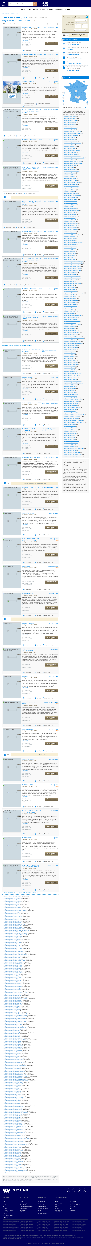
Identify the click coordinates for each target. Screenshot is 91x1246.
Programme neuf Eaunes (69, 212)
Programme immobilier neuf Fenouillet (12, 980)
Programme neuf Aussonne (70, 128)
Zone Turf (72, 1203)
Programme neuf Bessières (70, 146)
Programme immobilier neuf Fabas (11, 979)
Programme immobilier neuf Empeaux (12, 975)
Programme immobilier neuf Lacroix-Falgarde (14, 1026)
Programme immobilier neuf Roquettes (12, 1123)
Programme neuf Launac (69, 289)
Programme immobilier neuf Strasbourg (61, 1224)
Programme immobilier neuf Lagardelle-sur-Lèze (14, 1027)
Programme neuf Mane (69, 313)
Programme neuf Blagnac (70, 148)
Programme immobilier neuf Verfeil (11, 1156)
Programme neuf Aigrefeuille (70, 118)
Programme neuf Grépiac (70, 255)
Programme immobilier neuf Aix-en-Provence (11, 1221)
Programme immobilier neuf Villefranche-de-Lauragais (16, 1165)
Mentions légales (42, 1206)
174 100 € (29, 839)
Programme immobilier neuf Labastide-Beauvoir (14, 1018)
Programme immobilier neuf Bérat (11, 919)
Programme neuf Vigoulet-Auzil (71, 443)
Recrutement (41, 1204)
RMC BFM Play (58, 1210)
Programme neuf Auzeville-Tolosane (72, 131)
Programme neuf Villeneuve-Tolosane (72, 456)
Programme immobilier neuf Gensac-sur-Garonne (15, 998)
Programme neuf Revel (69, 386)
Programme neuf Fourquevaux (71, 229)
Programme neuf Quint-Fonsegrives (72, 381)
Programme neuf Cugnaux (70, 204)
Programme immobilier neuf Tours (60, 1228)
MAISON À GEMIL (27, 377)
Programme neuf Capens (70, 176)
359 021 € (29, 786)
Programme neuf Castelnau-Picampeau (73, 188)
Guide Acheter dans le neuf (26, 1206)
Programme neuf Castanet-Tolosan (72, 182)
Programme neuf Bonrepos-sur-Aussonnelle (74, 158)
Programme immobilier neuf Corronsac (12, 965)
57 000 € (29, 652)
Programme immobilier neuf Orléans (43, 1225)
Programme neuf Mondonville (71, 334)
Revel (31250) (54, 838)
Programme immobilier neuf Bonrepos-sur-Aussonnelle (16, 930)
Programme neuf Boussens (70, 165)
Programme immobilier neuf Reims (43, 1230)
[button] (35, 4)
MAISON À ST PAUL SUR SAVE (31, 457)
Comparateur (23, 1210)
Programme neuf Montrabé (70, 353)
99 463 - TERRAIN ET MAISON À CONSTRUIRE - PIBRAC (31, 539)
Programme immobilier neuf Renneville (12, 1114)
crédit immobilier (83, 490)
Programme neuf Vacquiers (70, 433)
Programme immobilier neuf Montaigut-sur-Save (14, 1074)
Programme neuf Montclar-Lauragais (72, 341)
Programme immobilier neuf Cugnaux (12, 968)
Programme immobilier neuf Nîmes (43, 1224)
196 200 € (29, 353)
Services (22, 1201)
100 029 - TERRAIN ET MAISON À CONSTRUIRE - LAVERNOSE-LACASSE (31, 203)
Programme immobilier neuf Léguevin (12, 1048)
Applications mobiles (8, 1215)
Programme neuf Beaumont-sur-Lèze (72, 143)
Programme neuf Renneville (70, 384)
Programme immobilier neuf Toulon (60, 1225)
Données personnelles (43, 1208)
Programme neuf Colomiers (70, 197)
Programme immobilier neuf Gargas (11, 994)
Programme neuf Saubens (70, 424)
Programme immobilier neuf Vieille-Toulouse (13, 1159)
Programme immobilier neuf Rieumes (12, 1117)
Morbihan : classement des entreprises (12, 1238)
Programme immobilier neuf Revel (11, 1115)
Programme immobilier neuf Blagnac (12, 922)
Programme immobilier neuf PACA (78, 1227)
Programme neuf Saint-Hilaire (71, 403)
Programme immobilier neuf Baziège (12, 915)
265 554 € (29, 459)
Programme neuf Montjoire (70, 349)
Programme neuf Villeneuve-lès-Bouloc (73, 454)
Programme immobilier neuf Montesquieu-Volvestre (15, 1080)
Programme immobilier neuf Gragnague (12, 1001)
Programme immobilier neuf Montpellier (27, 1230)
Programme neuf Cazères (70, 189)
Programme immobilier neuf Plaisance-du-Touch (14, 1105)
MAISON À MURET (27, 785)
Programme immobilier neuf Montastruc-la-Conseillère (16, 1076)
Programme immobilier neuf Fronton (12, 989)
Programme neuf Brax (69, 167)
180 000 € (29, 290)
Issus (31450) (54, 810)
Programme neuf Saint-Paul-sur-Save (72, 416)
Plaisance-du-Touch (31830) (50, 702)
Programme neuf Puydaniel (70, 379)
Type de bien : (71, 22)
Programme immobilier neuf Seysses (12, 1147)
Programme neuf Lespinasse (70, 306)
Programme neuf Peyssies (70, 366)
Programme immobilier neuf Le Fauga (12, 1044)
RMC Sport (57, 1204)
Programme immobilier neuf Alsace (60, 1230)
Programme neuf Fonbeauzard (71, 223)
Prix (51, 24)
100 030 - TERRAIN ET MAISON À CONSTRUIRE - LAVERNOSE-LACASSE (31, 111)
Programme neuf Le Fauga (70, 298)
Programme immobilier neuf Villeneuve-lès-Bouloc (15, 1170)
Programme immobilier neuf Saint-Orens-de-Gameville (16, 1138)
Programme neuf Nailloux (70, 356)
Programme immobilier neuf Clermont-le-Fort (14, 960)
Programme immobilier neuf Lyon (26, 1225)
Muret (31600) (54, 785)
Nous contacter (41, 1201)
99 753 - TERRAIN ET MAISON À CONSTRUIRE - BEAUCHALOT (31, 865)
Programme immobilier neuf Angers (9, 1222)
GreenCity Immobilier (27, 584)
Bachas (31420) (54, 649)
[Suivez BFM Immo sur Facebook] (74, 1190)
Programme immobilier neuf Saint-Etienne (61, 1222)
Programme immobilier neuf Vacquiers (12, 1153)
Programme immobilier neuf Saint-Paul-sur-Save (14, 1140)
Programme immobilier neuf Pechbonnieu (13, 1096)
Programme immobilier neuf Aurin (11, 904)
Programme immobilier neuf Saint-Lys (12, 1135)
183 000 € (29, 515)
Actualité (67, 9)
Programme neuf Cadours (70, 173)
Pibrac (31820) (54, 539)
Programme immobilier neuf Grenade (12, 1007)
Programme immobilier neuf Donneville (12, 971)
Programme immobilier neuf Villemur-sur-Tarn (14, 1169)
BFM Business (58, 1203)
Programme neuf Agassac (70, 116)
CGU (39, 1212)
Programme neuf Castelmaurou (71, 186)
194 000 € (29, 542)
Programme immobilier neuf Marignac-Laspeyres (14, 1058)
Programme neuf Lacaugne (70, 274)
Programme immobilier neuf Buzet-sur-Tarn (13, 940)
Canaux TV (5, 1212)
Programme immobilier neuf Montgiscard (13, 1083)
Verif (71, 1208)
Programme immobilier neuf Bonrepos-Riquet (14, 928)
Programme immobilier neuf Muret (11, 1089)
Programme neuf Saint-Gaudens (71, 401)
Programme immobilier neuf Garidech (12, 995)
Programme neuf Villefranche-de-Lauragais (74, 448)
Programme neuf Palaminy (70, 360)
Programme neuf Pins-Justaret (71, 369)
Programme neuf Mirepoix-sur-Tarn (72, 332)
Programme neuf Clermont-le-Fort (72, 195)
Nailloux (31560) (53, 593)
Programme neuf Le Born (70, 294)
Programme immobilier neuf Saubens (12, 1146)
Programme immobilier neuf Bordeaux (9, 1224)
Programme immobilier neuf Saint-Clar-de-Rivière (15, 1126)
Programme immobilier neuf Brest (9, 1225)
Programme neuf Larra (69, 285)
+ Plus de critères (66, 29)
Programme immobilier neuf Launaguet (12, 1038)
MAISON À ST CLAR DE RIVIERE (31, 403)
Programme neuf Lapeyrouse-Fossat (72, 283)
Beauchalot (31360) (53, 865)
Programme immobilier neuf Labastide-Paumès (14, 1021)
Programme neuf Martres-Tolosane (72, 321)
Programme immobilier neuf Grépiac (12, 1009)
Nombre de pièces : (70, 24)
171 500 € (29, 404)
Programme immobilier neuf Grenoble (9, 1230)
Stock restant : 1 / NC (27, 44)
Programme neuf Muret (69, 354)
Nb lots (37, 24)
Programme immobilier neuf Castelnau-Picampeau (15, 954)
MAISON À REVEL (27, 838)
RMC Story (73, 1206)
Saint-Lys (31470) (53, 676)
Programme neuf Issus (69, 257)
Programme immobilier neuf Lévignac (12, 1051)
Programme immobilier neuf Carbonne (12, 948)
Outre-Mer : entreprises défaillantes (67, 1235)
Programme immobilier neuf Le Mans (26, 1221)
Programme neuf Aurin (69, 126)
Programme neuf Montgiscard (71, 347)
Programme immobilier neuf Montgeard (12, 1082)
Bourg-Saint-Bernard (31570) (50, 487)
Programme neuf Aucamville (70, 120)
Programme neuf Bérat (69, 144)
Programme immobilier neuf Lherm (11, 1053)
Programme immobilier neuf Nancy (26, 1231)
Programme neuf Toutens (70, 431)
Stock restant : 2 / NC (27, 129)
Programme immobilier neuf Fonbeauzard (13, 983)
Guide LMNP (23, 1204)
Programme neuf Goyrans (70, 244)
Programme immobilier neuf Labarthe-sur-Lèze (14, 1016)
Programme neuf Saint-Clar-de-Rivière (73, 399)
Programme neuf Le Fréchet (70, 302)
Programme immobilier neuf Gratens (12, 1003)
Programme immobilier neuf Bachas (11, 913)
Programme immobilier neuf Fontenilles (12, 986)
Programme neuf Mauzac (70, 323)
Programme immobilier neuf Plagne (11, 1103)
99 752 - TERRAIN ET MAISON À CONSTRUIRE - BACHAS (31, 649)
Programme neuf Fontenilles (70, 227)
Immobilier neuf (23, 1208)
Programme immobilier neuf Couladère (12, 966)
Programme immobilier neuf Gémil (11, 997)
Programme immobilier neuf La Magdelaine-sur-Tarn (15, 1013)
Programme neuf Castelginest (71, 184)
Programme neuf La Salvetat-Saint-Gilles (73, 263)
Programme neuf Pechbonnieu (71, 362)
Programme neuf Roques (70, 392)
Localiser (39, 50)
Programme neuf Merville (70, 328)
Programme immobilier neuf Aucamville (12, 899)
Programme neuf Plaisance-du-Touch (72, 373)
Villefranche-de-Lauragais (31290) (49, 350)
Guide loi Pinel (23, 1203)
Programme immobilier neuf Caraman (12, 947)
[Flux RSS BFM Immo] (69, 1190)
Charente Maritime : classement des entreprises (14, 1237)
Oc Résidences (25, 474)
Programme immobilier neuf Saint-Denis (61, 1221)
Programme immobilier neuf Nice (43, 1222)
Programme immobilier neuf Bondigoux (12, 927)
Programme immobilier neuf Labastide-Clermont (14, 1020)
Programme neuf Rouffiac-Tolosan (72, 398)
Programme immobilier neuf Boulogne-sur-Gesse (15, 933)
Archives (5, 1213)
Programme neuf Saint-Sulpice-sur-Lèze (73, 420)
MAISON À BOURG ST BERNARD (31, 487)
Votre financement (49, 50)
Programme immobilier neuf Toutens (12, 1152)
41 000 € (29, 868)
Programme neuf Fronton (70, 231)
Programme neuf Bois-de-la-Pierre (72, 150)
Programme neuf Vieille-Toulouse (71, 441)
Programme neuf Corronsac (70, 201)
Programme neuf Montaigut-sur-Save (72, 336)
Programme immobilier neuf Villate (11, 1162)
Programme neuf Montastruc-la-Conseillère (74, 338)
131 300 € (29, 489)
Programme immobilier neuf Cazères (12, 956)
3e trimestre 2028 (28, 581)
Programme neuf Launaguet (70, 291)
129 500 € (29, 114)
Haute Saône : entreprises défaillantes (49, 1235)
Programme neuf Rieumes (70, 388)
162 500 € (29, 625)
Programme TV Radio (8, 1210)
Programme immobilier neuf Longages (12, 1055)
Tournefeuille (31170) (53, 566)
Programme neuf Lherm (69, 309)
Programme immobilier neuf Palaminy (12, 1094)
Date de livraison (14, 24)
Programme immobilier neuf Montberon (12, 1077)
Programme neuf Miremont (70, 330)
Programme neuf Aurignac (70, 124)
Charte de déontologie (43, 1213)
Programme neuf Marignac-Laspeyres (72, 315)
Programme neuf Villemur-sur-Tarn (72, 452)
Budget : (73, 26)
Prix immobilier (59, 9)
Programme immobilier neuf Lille (26, 1222)
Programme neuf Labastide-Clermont (72, 268)
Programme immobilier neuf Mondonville (13, 1073)
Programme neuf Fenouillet (70, 219)
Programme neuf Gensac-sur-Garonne (73, 242)
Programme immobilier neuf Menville (12, 1067)
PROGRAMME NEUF (28, 81)
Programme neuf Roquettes (70, 396)
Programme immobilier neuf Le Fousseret (13, 1045)
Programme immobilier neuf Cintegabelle (13, 959)
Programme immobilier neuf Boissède (12, 925)
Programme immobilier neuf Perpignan (44, 1228)
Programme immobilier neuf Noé (11, 1093)
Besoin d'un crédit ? (29, 105)
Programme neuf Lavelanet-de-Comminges (74, 293)
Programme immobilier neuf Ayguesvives (13, 912)
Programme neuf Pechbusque (71, 364)
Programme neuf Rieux (69, 390)
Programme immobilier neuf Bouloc (11, 931)
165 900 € (29, 233)
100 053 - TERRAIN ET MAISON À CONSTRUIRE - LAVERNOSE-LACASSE (31, 260)
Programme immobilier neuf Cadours (12, 942)
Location (5, 1204)
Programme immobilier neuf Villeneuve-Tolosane (14, 1172)
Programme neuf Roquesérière (71, 394)
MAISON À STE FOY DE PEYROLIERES (28, 429)
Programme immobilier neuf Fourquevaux (13, 988)
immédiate (26, 42)
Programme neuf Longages (70, 311)
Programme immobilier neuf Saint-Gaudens (13, 1127)
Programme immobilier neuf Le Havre (9, 1231)
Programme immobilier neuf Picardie (78, 1230)
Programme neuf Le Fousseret (71, 300)
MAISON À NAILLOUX (28, 593)
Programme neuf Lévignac (70, 308)
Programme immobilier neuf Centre (78, 1222)
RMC (56, 1206)
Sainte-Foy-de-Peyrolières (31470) (49, 429)
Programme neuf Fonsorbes (70, 225)
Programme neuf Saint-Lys (70, 411)
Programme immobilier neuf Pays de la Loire (79, 1228)
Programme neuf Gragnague (70, 246)
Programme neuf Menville (70, 326)
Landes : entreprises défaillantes (34, 1237)
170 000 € (29, 814)
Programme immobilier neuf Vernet (11, 1158)
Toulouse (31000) (53, 729)
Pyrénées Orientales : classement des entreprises (55, 1237)
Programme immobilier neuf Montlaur (12, 1086)
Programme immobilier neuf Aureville (12, 901)
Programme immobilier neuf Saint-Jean (12, 1131)
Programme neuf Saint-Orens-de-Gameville (74, 414)
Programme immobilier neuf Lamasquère (13, 1029)
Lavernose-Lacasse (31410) (50, 27)
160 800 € (29, 432)
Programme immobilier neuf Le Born (12, 1041)
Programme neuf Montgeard (70, 345)
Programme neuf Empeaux (70, 214)
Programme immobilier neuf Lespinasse (12, 1050)
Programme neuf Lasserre (70, 287)
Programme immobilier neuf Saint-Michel (13, 1137)
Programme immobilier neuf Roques (12, 1120)
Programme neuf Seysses (70, 426)
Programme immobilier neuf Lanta (11, 1030)
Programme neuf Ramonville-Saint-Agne (73, 383)
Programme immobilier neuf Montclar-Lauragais (14, 1079)
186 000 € (29, 761)
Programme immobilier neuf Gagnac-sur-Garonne (15, 992)
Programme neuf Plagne (69, 371)
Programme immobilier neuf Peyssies (12, 1099)
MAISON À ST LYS (27, 676)
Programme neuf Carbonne (70, 180)
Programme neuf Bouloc (69, 159)
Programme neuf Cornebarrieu (71, 199)
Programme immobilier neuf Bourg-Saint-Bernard (15, 934)
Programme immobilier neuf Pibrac (11, 1100)
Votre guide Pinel (29, 103)
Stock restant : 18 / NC (27, 744)
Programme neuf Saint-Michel (71, 413)
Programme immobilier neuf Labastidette (13, 1023)
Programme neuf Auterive (70, 129)
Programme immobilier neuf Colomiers (12, 962)
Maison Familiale (26, 368)
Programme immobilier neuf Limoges (26, 1224)
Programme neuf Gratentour (70, 249)
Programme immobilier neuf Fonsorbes (12, 985)
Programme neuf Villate (69, 444)
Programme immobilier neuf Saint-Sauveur (13, 1141)
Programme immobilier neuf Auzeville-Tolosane (14, 909)
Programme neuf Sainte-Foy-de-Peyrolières (74, 422)
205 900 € (29, 568)
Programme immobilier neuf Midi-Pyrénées (79, 1225)
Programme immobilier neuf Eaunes (11, 974)
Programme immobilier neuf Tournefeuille (13, 1150)
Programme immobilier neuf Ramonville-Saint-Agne (15, 1112)
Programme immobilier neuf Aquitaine (61, 1231)
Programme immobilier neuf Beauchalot (12, 916)
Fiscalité (5, 1208)
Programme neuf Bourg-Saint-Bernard (73, 163)
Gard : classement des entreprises (30, 1235)
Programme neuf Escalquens (70, 216)
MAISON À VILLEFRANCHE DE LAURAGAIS (31, 350)
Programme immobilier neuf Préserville (12, 1108)
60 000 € (29, 83)
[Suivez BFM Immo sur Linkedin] (85, 1190)
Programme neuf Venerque (70, 435)
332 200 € (29, 705)
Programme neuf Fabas (69, 218)
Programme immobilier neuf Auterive (12, 907)
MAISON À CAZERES (28, 513)
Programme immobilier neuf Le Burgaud (12, 1042)
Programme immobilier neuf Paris (43, 1227)
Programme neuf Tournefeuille (71, 429)
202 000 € (29, 29)
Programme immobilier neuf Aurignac (12, 903)
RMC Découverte (74, 1210)
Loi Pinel (42, 9)
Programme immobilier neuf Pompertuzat (13, 1106)
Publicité (40, 1203)
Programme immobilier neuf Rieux (11, 1118)
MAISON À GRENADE (28, 759)
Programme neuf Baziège (70, 139)
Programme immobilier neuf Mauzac (12, 1064)
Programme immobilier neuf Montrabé (12, 1088)
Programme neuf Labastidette (71, 272)
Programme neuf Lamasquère (71, 279)
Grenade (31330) (53, 759)
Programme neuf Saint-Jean (70, 405)
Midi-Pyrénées (43, 17)
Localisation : (72, 19)
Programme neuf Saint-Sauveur (71, 418)
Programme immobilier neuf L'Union (11, 1012)
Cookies (39, 1210)
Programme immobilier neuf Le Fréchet (12, 1047)
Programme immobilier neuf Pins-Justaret (13, 1102)
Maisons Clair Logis (26, 131)
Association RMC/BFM (75, 1204)
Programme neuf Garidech (70, 238)
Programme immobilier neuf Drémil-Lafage (13, 972)
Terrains (35, 9)
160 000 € (29, 595)
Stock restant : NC (26, 97)
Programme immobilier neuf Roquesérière (13, 1121)
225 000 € (29, 731)
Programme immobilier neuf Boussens (12, 936)
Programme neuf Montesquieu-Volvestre (73, 343)
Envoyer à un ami (28, 50)
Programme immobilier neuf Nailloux (12, 1091)
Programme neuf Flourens (70, 221)
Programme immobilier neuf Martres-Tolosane (14, 1062)
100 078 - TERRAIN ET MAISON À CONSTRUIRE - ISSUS (31, 811)
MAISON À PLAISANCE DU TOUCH (29, 702)
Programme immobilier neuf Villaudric (12, 1164)
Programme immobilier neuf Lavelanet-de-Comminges (16, 1039)
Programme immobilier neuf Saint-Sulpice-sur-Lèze (15, 1143)
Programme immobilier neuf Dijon (9, 1228)
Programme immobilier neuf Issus (11, 1010)
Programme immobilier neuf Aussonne (12, 906)
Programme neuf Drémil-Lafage (71, 210)
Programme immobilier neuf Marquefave (12, 1059)
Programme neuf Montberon (70, 339)
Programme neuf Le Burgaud (70, 296)
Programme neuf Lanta (69, 281)
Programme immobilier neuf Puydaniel (12, 1109)
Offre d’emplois (23, 1212)
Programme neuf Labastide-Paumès (72, 270)
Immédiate (26, 95)
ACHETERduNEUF (26, 746)
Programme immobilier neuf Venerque (12, 1155)
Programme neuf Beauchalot (70, 141)
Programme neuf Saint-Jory (70, 409)
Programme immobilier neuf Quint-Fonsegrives (14, 1111)
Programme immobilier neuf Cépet (11, 957)
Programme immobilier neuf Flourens (12, 982)
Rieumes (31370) (53, 623)
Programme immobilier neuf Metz (26, 1228)
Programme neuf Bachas (69, 137)
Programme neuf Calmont (70, 174)
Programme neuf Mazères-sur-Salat (72, 324)
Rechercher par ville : (67, 107)
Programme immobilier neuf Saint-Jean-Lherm (14, 1132)
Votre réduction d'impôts (44, 103)
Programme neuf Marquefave (70, 317)
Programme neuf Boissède (70, 152)
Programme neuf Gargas (69, 236)
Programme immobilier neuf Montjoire (12, 1085)
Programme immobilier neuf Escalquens (12, 977)
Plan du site (5, 1217)
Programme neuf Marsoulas (70, 319)
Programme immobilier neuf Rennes (43, 1231)
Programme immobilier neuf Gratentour (12, 1004)
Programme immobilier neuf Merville (12, 1068)
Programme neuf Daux (69, 206)
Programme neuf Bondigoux (70, 154)
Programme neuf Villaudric (70, 446)
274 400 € (29, 678)
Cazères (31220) (53, 513)
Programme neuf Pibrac (69, 368)
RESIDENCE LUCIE (27, 729)
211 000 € (29, 56)
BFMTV (57, 1201)
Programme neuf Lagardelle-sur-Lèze (72, 278)
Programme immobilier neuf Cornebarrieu (13, 963)
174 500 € (29, 141)
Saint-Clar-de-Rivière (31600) (50, 403)
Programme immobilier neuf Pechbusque (13, 1097)
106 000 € (29, 171)
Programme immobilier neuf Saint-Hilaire (13, 1129)
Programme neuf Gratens (70, 248)
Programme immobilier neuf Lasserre (12, 1035)
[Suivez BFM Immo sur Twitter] (80, 1190)
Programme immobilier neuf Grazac (11, 1006)
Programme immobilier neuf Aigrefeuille (12, 898)
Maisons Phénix (25, 45)
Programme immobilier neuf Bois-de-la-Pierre (14, 924)
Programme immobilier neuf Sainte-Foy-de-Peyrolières (16, 1144)
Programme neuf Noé (69, 358)
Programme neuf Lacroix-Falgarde (72, 276)
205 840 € (29, 379)
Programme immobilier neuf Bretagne (78, 1221)
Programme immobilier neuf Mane (11, 1056)
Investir (29, 9)
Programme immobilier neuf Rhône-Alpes (79, 1231)
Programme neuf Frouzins (70, 233)
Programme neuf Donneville (70, 208)
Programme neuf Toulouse (70, 428)
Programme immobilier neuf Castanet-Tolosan (14, 950)
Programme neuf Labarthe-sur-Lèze (72, 264)
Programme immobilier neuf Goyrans (12, 1000)
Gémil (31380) (54, 377)
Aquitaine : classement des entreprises (12, 1235)
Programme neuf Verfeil (69, 437)
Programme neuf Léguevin (70, 304)
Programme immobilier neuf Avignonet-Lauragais (15, 910)
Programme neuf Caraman (70, 178)
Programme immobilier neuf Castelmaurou (13, 953)
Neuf (4, 1206)
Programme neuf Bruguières (70, 169)
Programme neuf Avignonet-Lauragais (73, 133)
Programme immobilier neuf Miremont (12, 1070)
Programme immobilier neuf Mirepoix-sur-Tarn (14, 1071)
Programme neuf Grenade (70, 253)
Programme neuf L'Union (69, 259)
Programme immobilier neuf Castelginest (13, 951)
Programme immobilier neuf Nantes (43, 1221)
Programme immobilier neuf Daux (11, 969)
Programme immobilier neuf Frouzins (12, 991)
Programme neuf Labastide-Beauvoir (72, 266)
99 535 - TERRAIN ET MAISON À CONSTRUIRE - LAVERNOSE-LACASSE (31, 317)
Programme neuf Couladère (70, 203)
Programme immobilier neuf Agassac (12, 896)
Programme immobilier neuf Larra (11, 1033)
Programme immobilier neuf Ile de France (79, 1224)
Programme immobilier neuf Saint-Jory (12, 1134)
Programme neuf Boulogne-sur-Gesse (73, 161)
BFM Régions (58, 1212)
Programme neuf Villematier (70, 450)
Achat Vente (6, 1203)
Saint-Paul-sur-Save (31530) (50, 457)
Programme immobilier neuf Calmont (12, 944)
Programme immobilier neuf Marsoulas (12, 1061)
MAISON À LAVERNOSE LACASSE (32, 27)
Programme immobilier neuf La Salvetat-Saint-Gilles (15, 1015)
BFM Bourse (73, 1201)
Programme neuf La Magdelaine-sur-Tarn (73, 261)
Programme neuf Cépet (69, 191)
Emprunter (50, 9)
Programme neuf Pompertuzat (71, 375)
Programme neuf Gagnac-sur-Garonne (73, 234)
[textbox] (20, 4)
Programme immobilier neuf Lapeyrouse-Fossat (14, 1032)
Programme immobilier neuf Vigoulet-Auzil (13, 1161)
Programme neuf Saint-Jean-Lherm (72, 407)
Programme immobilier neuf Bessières (12, 921)
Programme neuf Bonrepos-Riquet (72, 156)
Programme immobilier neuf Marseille (26, 1227)
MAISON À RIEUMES (28, 623)
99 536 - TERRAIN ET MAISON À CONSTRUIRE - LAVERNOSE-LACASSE (31, 168)
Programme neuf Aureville (70, 122)
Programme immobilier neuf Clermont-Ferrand (11, 1227)
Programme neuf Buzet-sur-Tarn (71, 171)
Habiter (23, 9)
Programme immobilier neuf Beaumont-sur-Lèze (14, 918)
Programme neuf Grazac (69, 251)
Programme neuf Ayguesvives (71, 135)
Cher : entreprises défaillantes (75, 1237)
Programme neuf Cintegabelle (71, 193)
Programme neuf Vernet (69, 439)
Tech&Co (57, 1208)
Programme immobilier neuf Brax (11, 937)
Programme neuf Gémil (69, 240)
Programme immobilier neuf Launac (11, 1036)
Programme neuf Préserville (70, 377)
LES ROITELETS (26, 566)
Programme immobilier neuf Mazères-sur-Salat (14, 1065)
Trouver (80, 30)
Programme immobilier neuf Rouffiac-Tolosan (14, 1124)
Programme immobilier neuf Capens (12, 945)
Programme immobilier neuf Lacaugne (12, 1024)
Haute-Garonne (33, 17)
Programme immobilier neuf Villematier (12, 1167)
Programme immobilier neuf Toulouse (12, 1149)
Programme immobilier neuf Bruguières (12, 939)
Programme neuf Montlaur (70, 351)
